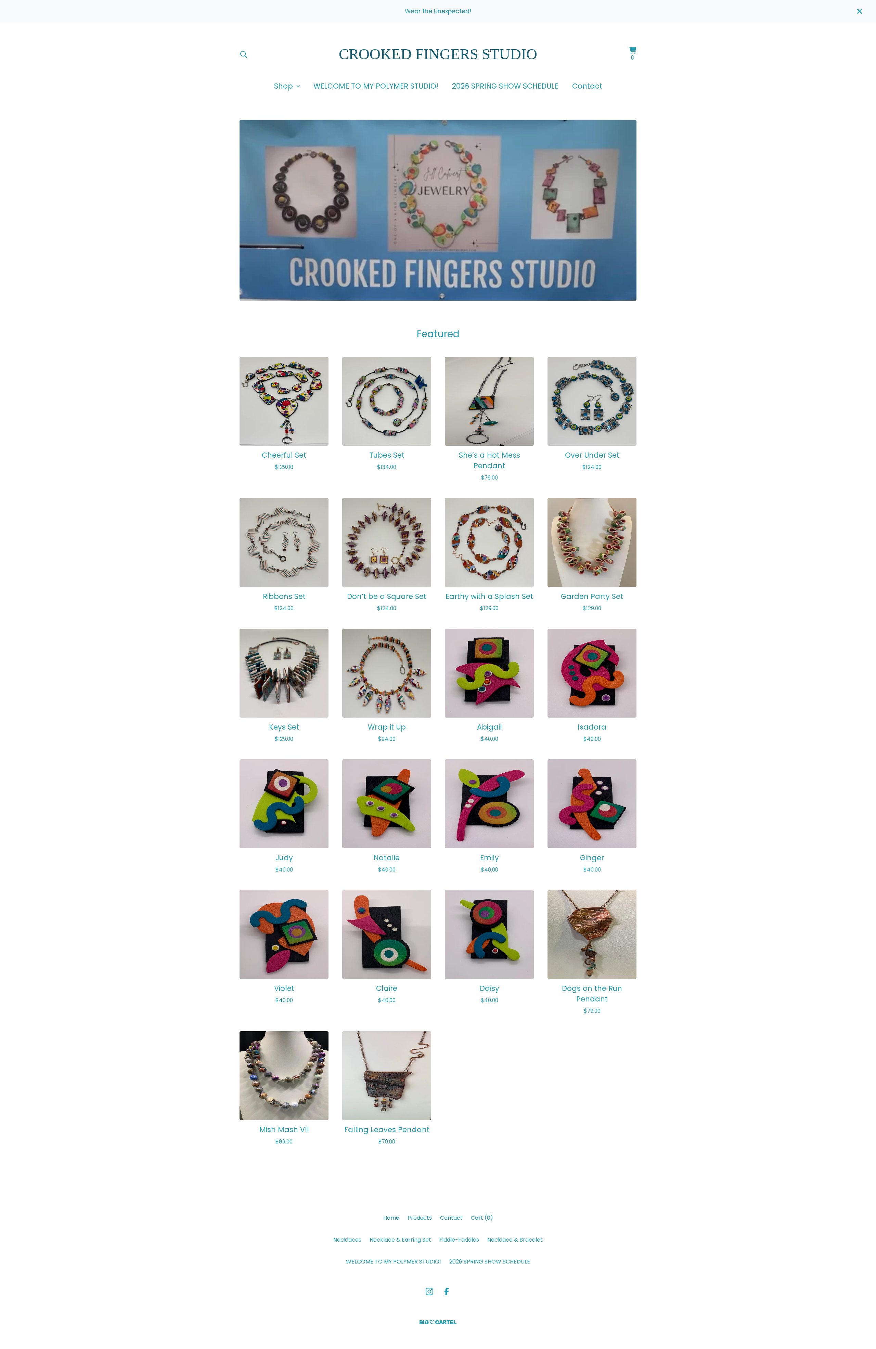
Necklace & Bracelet (515, 1240)
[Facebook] (446, 1291)
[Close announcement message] (859, 11)
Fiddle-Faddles (459, 1240)
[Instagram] (429, 1291)
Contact (587, 86)
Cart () (482, 1218)
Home (391, 1218)
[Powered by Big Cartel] (438, 1322)
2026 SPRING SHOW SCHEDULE (505, 86)
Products (420, 1218)
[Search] (243, 54)
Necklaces (347, 1240)
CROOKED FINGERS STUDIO (438, 54)
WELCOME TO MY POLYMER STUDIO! (375, 86)
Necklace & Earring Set (400, 1240)
